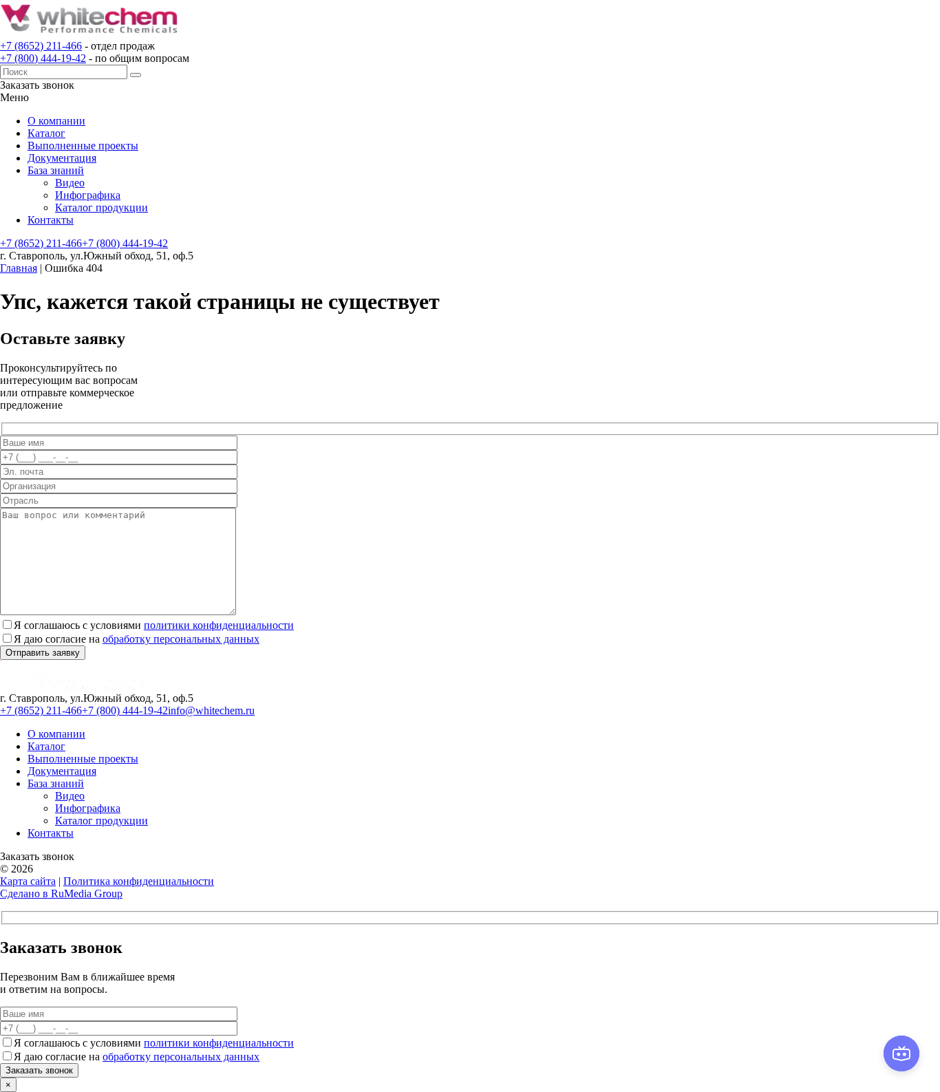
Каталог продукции (101, 207)
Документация (62, 158)
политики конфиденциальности (219, 625)
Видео (70, 183)
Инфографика (87, 195)
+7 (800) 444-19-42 (43, 58)
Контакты (51, 220)
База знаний (56, 170)
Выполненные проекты (83, 145)
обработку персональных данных (181, 639)
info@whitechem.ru (211, 710)
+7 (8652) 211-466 (41, 46)
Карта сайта (28, 881)
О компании (56, 121)
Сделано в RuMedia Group (61, 893)
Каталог (46, 133)
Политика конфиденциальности (138, 881)
